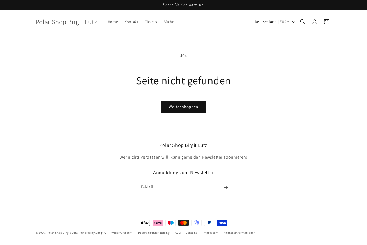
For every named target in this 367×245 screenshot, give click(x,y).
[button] (303, 22)
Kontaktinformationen (240, 232)
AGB (178, 232)
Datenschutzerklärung (154, 232)
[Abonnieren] (226, 187)
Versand (191, 232)
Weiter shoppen (183, 106)
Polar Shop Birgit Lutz (62, 233)
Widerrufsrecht (122, 232)
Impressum (210, 232)
